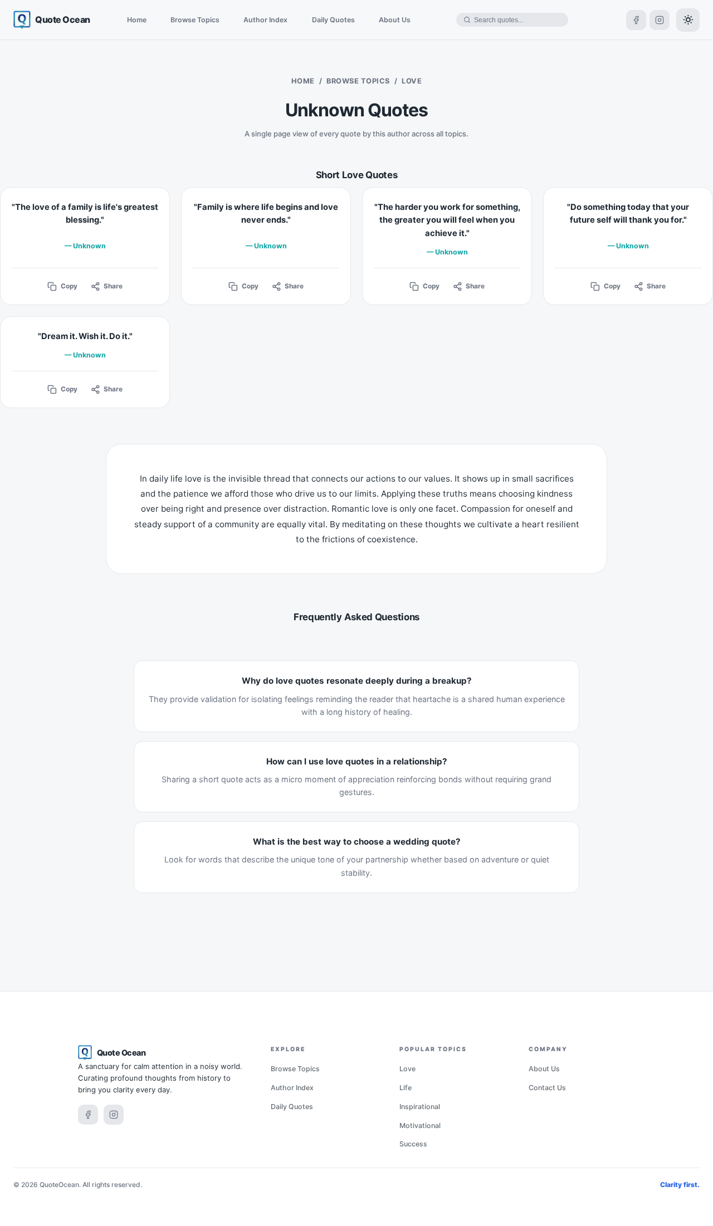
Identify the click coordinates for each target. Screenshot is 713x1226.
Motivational (420, 1125)
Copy (69, 286)
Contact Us (547, 1087)
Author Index (265, 20)
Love (407, 1069)
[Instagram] (659, 20)
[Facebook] (636, 20)
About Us (395, 20)
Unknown (89, 246)
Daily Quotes (333, 20)
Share (113, 286)
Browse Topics (194, 20)
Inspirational (419, 1106)
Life (405, 1087)
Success (413, 1144)
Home (136, 20)
